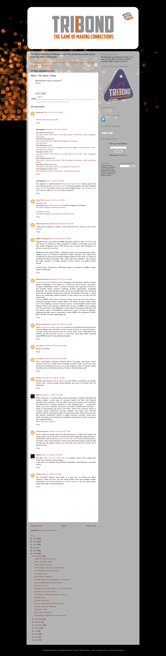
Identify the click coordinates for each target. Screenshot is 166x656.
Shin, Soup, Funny (41, 585)
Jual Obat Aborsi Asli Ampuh (71, 154)
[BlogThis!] (38, 93)
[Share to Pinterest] (45, 93)
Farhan (38, 378)
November (39, 619)
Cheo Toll (39, 200)
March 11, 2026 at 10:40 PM (52, 455)
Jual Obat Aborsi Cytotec (45, 171)
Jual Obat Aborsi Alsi (43, 147)
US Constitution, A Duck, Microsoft (46, 571)
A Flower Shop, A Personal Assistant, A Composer (52, 579)
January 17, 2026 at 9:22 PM (52, 395)
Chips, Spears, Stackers (42, 612)
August (37, 628)
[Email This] (36, 93)
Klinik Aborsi (53, 135)
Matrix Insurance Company (45, 421)
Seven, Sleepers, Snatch (43, 565)
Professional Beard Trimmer (71, 184)
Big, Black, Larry (40, 597)
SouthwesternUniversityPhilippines (48, 282)
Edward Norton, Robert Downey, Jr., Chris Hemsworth (53, 588)
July (36, 631)
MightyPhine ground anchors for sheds (63, 438)
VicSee (38, 474)
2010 (35, 550)
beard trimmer (41, 188)
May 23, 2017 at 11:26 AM (53, 112)
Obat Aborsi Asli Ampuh (72, 171)
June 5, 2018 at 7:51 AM (55, 181)
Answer (38, 83)
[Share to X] (40, 93)
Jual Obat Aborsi (42, 135)
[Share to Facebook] (43, 93)
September (39, 625)
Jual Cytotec (40, 141)
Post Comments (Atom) (48, 530)
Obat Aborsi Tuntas (43, 212)
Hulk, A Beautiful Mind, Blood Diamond (48, 583)
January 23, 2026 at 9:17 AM (59, 431)
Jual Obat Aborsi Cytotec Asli (69, 167)
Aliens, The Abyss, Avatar (43, 562)
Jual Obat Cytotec (66, 135)
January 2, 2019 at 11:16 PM (54, 200)
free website (55, 190)
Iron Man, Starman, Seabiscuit (45, 606)
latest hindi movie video (45, 224)
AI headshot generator (71, 481)
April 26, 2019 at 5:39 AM (64, 224)
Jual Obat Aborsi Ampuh (44, 149)
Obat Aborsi (78, 135)
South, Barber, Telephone (43, 577)
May (36, 637)
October (38, 622)
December (39, 556)
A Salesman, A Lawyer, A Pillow (45, 591)
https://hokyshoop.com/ (53, 205)
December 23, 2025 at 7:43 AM (53, 378)
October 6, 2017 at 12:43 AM (56, 129)
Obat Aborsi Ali (41, 203)
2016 (35, 539)
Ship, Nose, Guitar (40, 609)
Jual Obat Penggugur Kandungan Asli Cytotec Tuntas (55, 214)
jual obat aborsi (41, 143)
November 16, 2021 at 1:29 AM (60, 279)
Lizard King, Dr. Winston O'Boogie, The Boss (50, 594)
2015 (35, 542)
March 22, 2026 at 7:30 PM (51, 474)
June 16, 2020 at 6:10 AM (61, 239)
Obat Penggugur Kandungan (67, 141)
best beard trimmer (59, 186)
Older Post (91, 526)
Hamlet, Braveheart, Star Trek (45, 559)
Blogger (121, 650)
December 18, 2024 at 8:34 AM (55, 358)
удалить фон (61, 366)
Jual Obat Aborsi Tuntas (86, 147)
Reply (38, 123)
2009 (35, 553)
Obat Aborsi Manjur (53, 160)
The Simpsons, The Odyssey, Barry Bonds (49, 568)
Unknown (39, 112)
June (37, 634)
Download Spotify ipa (58, 381)
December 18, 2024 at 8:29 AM (55, 346)
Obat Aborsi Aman (51, 167)
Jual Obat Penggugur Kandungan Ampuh (50, 207)
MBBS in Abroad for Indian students (49, 327)
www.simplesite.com (89, 188)
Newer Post (36, 526)
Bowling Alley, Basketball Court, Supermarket (50, 615)
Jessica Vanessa (42, 431)
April (36, 640)
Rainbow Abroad (42, 279)
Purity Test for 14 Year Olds (54, 458)
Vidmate (39, 229)
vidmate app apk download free (47, 119)
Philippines (40, 299)
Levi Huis (39, 346)
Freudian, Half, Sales (41, 600)
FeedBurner (123, 155)
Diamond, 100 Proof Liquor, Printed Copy (49, 603)
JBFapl (38, 395)
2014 (35, 544)
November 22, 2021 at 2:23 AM (60, 324)
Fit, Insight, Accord (41, 574)
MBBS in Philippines (44, 239)
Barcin (106, 650)
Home (64, 526)
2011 (35, 548)
